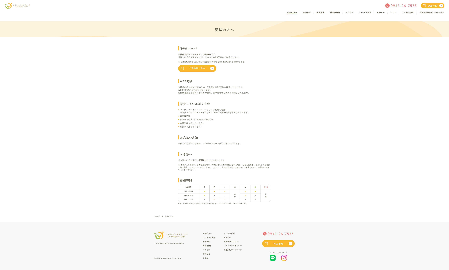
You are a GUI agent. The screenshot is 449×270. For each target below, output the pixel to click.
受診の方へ (292, 12)
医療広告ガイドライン (233, 250)
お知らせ (381, 12)
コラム (393, 12)
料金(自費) (335, 12)
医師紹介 (307, 12)
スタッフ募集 (365, 12)
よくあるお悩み (209, 237)
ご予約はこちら (197, 68)
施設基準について (231, 241)
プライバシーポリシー (233, 246)
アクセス (349, 12)
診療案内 (320, 12)
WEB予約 (432, 5)
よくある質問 (408, 12)
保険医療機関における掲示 (432, 12)
